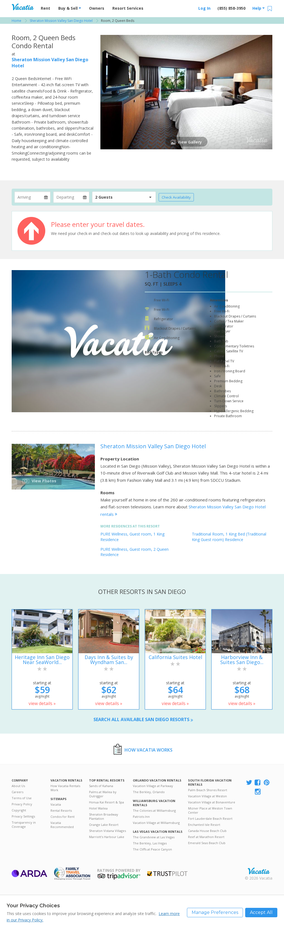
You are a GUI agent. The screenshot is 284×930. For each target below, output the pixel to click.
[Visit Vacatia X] (249, 782)
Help (257, 8)
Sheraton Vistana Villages (107, 831)
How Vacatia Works (149, 750)
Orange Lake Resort (103, 825)
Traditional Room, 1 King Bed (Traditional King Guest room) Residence (229, 536)
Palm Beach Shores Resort (207, 790)
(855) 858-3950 (231, 8)
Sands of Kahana (101, 786)
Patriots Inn (141, 816)
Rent (45, 8)
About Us (18, 786)
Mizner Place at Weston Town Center (210, 810)
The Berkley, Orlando (149, 792)
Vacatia (55, 804)
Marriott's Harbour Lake (106, 837)
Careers (17, 792)
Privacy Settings (23, 816)
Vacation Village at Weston (207, 796)
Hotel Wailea (98, 808)
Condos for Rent (62, 816)
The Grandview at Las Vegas (153, 837)
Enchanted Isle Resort (204, 825)
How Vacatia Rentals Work (65, 788)
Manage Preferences (215, 912)
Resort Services (127, 8)
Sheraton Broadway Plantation (103, 816)
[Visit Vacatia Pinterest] (267, 782)
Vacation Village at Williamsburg (156, 823)
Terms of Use (22, 798)
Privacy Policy (22, 804)
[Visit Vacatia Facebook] (258, 782)
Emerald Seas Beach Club (206, 843)
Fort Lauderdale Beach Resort (210, 818)
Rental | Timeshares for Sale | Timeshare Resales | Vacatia (259, 871)
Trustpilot (167, 873)
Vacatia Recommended (62, 825)
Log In (204, 8)
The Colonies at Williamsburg (154, 810)
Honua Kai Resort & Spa (106, 802)
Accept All (261, 912)
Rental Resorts (61, 810)
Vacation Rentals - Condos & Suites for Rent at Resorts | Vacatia (23, 7)
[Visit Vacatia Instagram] (258, 791)
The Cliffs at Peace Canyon (152, 849)
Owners (96, 8)
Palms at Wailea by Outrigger (102, 794)
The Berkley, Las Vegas (150, 843)
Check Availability (176, 197)
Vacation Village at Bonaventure (211, 802)
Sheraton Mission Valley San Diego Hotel (153, 446)
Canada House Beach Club (207, 831)
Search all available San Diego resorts (142, 719)
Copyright (19, 810)
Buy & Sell (68, 8)
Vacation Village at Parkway (153, 786)
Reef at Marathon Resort (206, 837)
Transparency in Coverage (24, 824)
